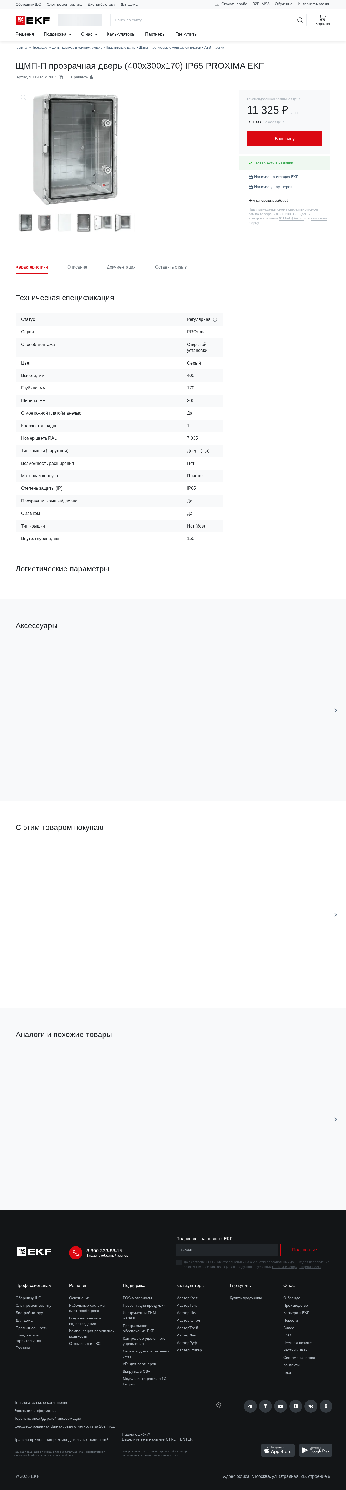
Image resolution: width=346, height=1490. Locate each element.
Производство (295, 1305)
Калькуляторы (121, 34)
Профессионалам (34, 1285)
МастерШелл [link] (187, 1313)
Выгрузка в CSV (136, 1371)
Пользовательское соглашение (41, 1402)
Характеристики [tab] (32, 267)
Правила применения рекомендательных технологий (61, 1439)
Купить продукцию (246, 1298)
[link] (250, 1406)
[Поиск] (300, 20)
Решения (25, 34)
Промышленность (31, 1328)
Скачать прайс (233, 4)
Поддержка (56, 34)
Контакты (291, 1365)
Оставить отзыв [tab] (171, 267)
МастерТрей (187, 1328)
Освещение (79, 1298)
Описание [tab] (77, 267)
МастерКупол (188, 1320)
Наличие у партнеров (273, 187)
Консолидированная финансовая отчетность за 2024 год (64, 1426)
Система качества (299, 1357)
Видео (288, 1328)
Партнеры (155, 34)
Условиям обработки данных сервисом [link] (39, 1455)
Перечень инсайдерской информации (47, 1418)
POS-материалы (137, 1298)
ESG (287, 1335)
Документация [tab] (121, 267)
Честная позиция (298, 1343)
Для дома (129, 4)
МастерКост (186, 1298)
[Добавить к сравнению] (95, 767)
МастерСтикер (189, 1350)
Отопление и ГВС (85, 1343)
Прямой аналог (36, 1060)
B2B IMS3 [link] (261, 4)
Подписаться (47, 766)
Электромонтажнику (64, 4)
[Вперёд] (335, 710)
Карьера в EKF (296, 1313)
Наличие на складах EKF (276, 177)
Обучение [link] (283, 4)
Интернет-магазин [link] (314, 4)
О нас (87, 34)
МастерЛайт (187, 1335)
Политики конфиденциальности (296, 1267)
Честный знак (295, 1350)
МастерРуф (186, 1343)
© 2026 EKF (27, 1476)
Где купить (186, 34)
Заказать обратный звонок (107, 1256)
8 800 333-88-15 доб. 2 (293, 214)
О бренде (291, 1298)
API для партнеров (139, 1364)
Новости (290, 1320)
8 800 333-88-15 (104, 1251)
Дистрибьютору (101, 4)
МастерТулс (187, 1305)
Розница (23, 1348)
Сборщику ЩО (28, 4)
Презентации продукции (144, 1305)
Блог (287, 1372)
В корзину (239, 766)
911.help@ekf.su (291, 218)
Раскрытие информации (35, 1410)
